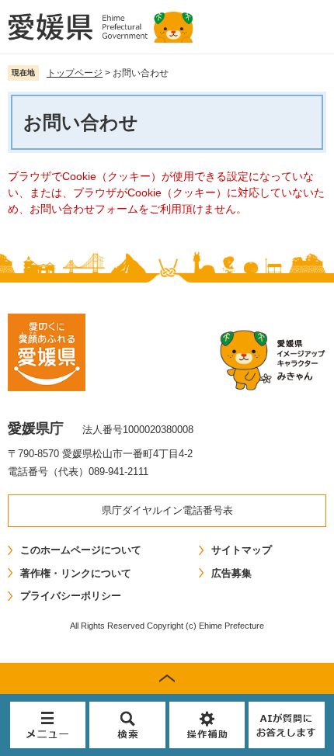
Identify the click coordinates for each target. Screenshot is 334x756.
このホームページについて (80, 550)
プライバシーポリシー (70, 596)
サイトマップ (241, 550)
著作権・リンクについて (75, 573)
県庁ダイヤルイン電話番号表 (167, 510)
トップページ (75, 73)
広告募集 (231, 573)
